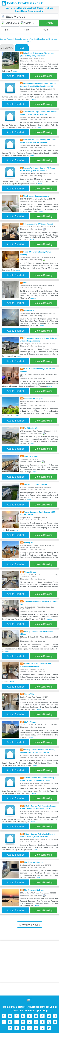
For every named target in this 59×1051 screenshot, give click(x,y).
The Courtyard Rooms (33, 862)
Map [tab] (22, 48)
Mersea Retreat (30, 572)
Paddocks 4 (29, 310)
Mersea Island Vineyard (33, 398)
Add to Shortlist (15, 76)
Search (49, 23)
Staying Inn (29, 543)
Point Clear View (31, 456)
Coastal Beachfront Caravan (35, 484)
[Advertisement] (29, 961)
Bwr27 (25, 283)
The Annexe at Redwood (34, 890)
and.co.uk (25, 3)
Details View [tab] (7, 48)
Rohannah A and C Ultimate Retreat (38, 224)
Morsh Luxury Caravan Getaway (36, 196)
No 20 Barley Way (31, 428)
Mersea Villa (29, 694)
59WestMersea (30, 722)
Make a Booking (43, 76)
